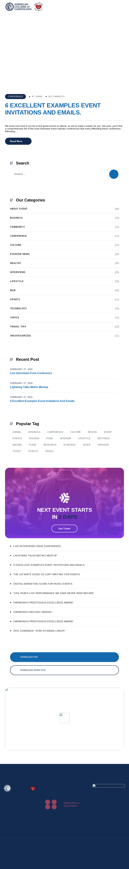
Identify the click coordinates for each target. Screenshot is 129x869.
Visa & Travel (74, 816)
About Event (19, 209)
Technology (18, 308)
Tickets (33, 451)
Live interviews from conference (31, 373)
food (49, 438)
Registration (53, 816)
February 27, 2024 (21, 369)
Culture (15, 245)
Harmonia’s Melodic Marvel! (32, 612)
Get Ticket (64, 528)
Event (108, 432)
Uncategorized (20, 335)
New (13, 290)
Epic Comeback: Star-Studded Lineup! (39, 630)
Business (16, 218)
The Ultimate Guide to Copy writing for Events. (47, 574)
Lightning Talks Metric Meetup (29, 387)
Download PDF (29, 657)
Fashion (34, 438)
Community (17, 227)
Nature (17, 445)
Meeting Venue (55, 820)
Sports (15, 299)
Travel (49, 451)
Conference (15, 96)
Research (50, 445)
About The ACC (76, 820)
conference (55, 432)
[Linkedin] (54, 791)
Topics (14, 317)
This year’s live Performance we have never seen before (53, 593)
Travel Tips (18, 326)
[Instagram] (47, 791)
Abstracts (72, 824)
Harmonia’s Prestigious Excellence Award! (43, 602)
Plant (32, 445)
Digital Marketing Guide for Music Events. (43, 583)
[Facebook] (47, 786)
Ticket (17, 451)
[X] (54, 786)
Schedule (69, 445)
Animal (17, 432)
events (17, 438)
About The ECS (55, 824)
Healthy (15, 263)
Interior (65, 438)
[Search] (113, 174)
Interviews (18, 272)
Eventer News (20, 254)
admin (38, 96)
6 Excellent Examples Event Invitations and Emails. (53, 109)
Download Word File (33, 670)
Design (92, 432)
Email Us (94, 797)
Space (87, 445)
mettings (104, 438)
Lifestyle (17, 281)
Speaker (103, 445)
